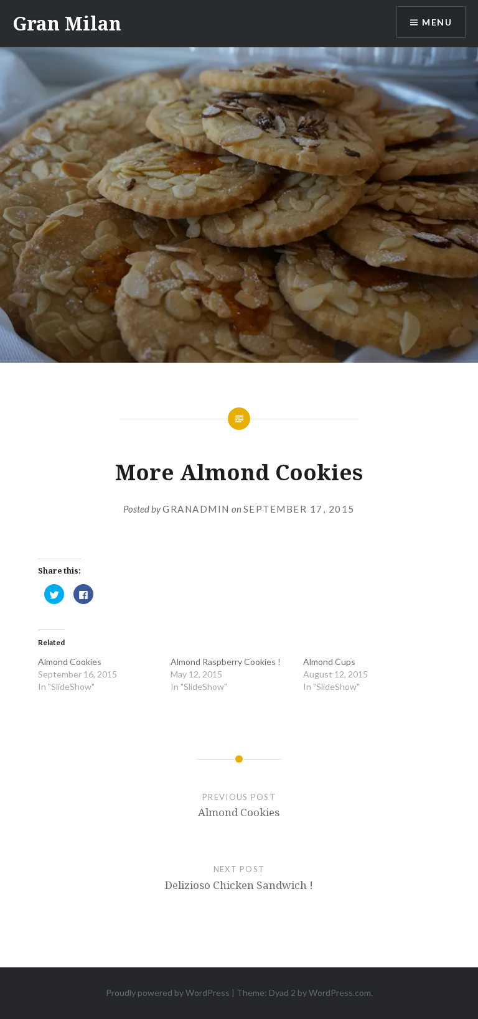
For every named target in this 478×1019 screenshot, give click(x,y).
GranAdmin (196, 508)
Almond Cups (329, 661)
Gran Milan (66, 23)
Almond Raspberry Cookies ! (226, 661)
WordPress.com (340, 992)
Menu (437, 22)
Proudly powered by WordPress (168, 992)
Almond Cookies (69, 661)
